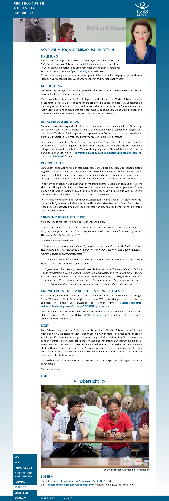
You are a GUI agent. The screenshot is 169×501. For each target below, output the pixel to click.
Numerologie (23, 467)
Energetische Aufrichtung (23, 475)
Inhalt (67, 498)
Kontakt (20, 498)
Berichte (20, 487)
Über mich (21, 492)
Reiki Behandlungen (29, 3)
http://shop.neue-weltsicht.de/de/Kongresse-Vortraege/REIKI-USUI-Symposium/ (91, 304)
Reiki (17, 462)
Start (18, 456)
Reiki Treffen (23, 12)
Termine (19, 481)
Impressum (48, 498)
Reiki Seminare (24, 8)
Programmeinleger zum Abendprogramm (71, 484)
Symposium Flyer (80, 71)
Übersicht (89, 381)
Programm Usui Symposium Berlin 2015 (83, 481)
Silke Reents (93, 315)
